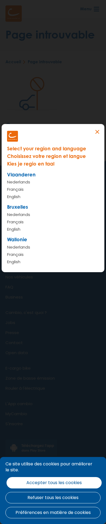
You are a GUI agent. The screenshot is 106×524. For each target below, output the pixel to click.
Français (15, 189)
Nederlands (18, 182)
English (13, 196)
